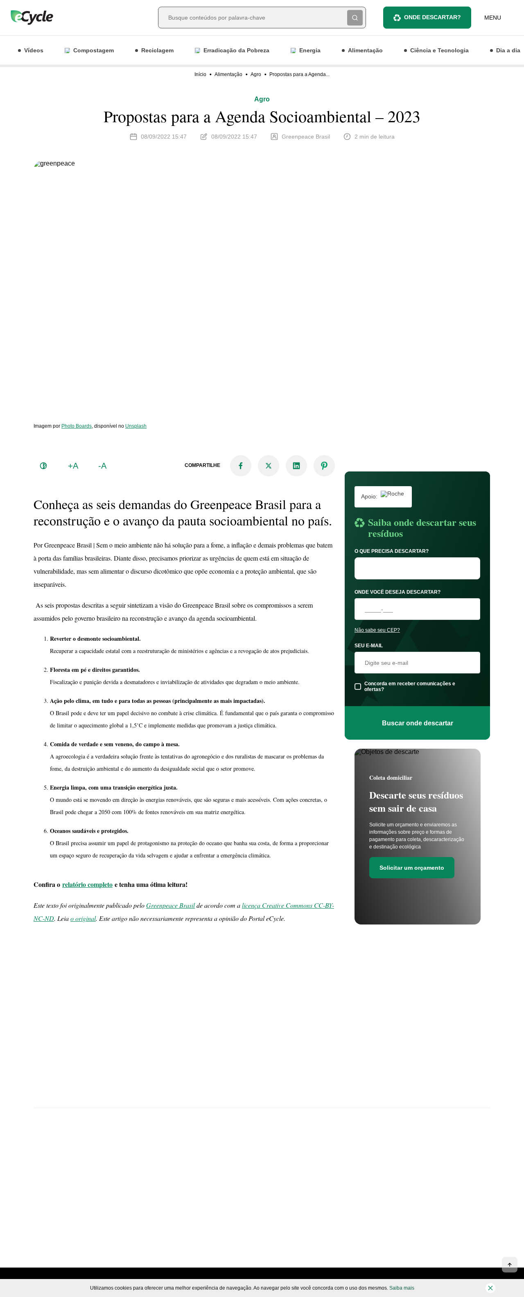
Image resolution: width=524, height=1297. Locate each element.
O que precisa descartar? (392, 551)
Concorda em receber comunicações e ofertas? (409, 686)
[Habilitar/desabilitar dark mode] (43, 466)
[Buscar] (355, 17)
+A (73, 465)
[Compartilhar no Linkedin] (296, 465)
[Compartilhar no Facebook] (240, 465)
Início (200, 74)
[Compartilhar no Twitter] (268, 465)
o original (83, 918)
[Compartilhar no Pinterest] (324, 465)
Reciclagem (157, 50)
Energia (310, 50)
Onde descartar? (432, 17)
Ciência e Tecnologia (439, 50)
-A (102, 465)
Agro (256, 74)
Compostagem (93, 50)
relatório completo (87, 884)
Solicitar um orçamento (411, 867)
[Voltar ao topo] (509, 1264)
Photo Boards (76, 426)
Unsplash (136, 426)
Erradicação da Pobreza (236, 50)
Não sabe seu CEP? (377, 630)
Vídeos (33, 50)
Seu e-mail (369, 645)
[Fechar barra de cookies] (490, 1288)
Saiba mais (401, 1288)
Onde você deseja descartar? (397, 592)
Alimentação (365, 50)
